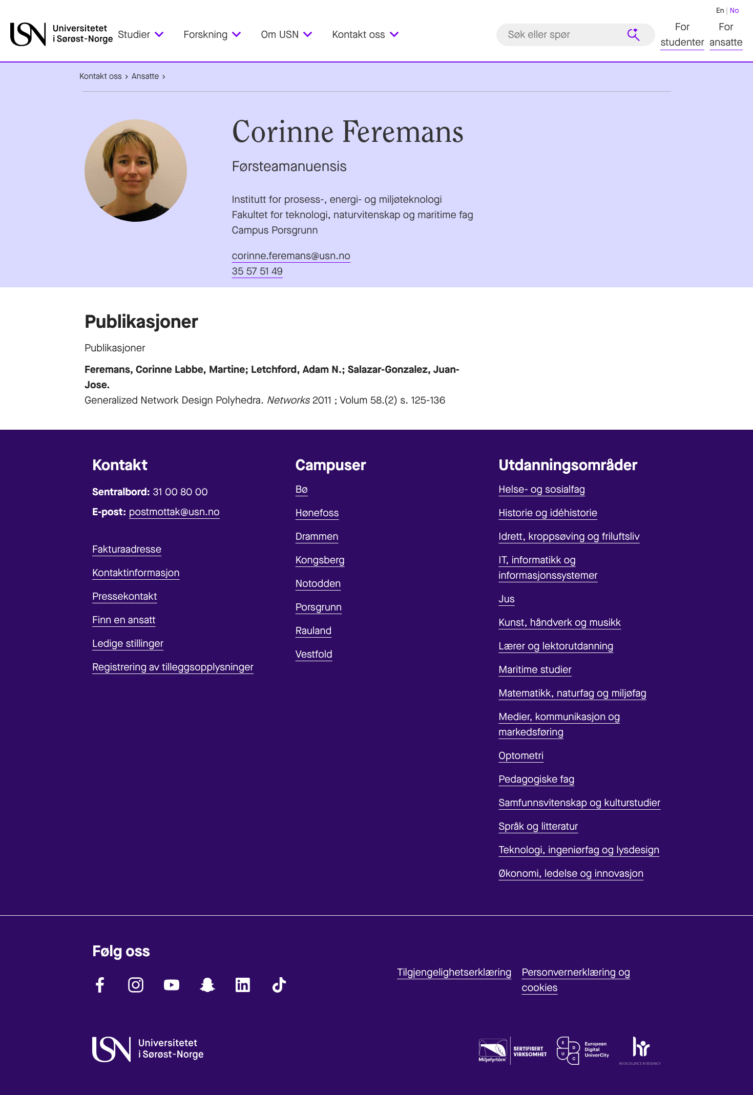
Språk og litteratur (538, 826)
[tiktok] (279, 985)
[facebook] (100, 985)
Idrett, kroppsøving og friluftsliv (569, 536)
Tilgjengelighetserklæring (454, 972)
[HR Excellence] (640, 1053)
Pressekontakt (124, 596)
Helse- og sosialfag (541, 489)
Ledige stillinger (127, 643)
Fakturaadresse (126, 549)
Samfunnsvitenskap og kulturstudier (579, 803)
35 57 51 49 (257, 271)
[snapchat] (207, 985)
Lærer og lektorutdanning (555, 646)
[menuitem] (147, 34)
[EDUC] (583, 1053)
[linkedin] (243, 985)
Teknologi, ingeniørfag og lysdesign (578, 850)
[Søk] (633, 35)
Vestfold (314, 654)
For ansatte (726, 34)
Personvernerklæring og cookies (575, 980)
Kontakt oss (100, 76)
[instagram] (135, 985)
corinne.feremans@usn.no (291, 256)
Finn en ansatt (124, 620)
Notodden (318, 584)
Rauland (314, 631)
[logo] (61, 34)
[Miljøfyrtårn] (513, 1053)
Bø (302, 489)
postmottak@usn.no (174, 512)
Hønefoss (317, 513)
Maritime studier (535, 670)
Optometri (520, 756)
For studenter (682, 34)
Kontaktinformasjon (136, 573)
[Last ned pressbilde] (156, 170)
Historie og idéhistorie (547, 513)
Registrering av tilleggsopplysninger (173, 667)
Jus (506, 599)
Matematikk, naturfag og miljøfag (572, 693)
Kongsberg (320, 560)
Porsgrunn (319, 607)
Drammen (317, 536)
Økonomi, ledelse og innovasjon (570, 873)
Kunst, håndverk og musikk (559, 622)
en (720, 10)
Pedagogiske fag (536, 779)
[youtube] (171, 985)
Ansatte (145, 76)
